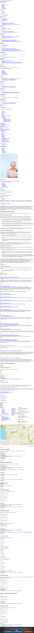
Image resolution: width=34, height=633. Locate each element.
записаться (10, 0)
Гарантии (3, 116)
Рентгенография (4, 54)
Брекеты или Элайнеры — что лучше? (9, 345)
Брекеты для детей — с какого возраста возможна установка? (12, 350)
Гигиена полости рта (5, 74)
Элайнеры (3, 11)
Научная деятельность (15, 413)
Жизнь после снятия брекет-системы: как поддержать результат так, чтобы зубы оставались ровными (18, 297)
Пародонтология (4, 19)
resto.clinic (9, 388)
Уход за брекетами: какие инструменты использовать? (11, 324)
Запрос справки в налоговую (6, 115)
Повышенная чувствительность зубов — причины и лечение (10, 24)
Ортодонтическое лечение (11, 232)
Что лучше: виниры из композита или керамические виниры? (12, 329)
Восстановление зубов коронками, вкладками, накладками (10, 36)
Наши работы (4, 135)
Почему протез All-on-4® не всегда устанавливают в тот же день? (11, 41)
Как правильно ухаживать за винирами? (9, 316)
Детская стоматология (5, 413)
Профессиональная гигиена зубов (7, 28)
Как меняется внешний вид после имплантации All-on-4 (10, 40)
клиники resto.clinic (3, 261)
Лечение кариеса (4, 18)
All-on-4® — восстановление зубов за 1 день (8, 60)
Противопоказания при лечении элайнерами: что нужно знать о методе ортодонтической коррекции (18, 300)
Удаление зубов (4, 45)
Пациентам (3, 117)
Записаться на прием (8, 68)
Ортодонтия (3, 4)
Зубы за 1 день (4, 112)
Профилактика (2, 83)
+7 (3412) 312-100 (2, 68)
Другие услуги (4, 151)
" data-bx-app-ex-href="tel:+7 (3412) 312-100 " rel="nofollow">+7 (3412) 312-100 (11, 469)
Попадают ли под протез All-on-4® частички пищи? (9, 32)
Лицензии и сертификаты (5, 140)
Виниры (3, 35)
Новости (3, 198)
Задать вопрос (2, 503)
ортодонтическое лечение (28, 219)
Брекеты (3, 12)
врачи (7, 0)
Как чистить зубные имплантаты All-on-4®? (8, 31)
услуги (2, 0)
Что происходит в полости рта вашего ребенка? (8, 103)
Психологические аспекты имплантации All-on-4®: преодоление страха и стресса (13, 50)
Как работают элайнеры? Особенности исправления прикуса (12, 335)
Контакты (19, 407)
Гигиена (3, 5)
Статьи (13, 414)
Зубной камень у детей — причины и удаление (8, 79)
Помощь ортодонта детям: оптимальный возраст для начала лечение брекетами (15, 291)
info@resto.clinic (25, 408)
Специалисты (14, 411)
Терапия (1, 17)
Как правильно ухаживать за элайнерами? (10, 340)
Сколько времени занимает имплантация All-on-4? (9, 48)
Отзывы (3, 136)
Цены (3, 113)
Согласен (8, 631)
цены (4, 0)
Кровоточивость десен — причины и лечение (8, 23)
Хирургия (3, 7)
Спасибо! (2, 486)
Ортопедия (3, 6)
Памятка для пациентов (7, 119)
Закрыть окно (2, 475)
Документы (5, 118)
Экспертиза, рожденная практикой (7, 37)
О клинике (13, 408)
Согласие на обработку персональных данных (6, 392)
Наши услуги (4, 144)
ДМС (2, 420)
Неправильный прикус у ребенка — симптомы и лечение (10, 92)
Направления (2, 407)
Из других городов (4, 139)
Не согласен (28, 631)
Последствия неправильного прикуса (9, 294)
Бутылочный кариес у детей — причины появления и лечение (11, 78)
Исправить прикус (27, 260)
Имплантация (4, 8)
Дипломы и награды (6, 120)
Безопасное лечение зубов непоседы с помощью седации (10, 97)
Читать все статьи (2, 16)
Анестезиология (4, 73)
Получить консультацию (4, 466)
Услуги (3, 111)
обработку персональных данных (17, 467)
